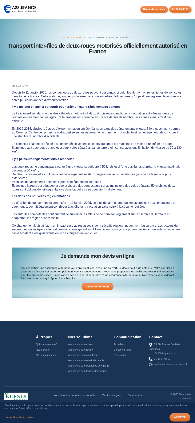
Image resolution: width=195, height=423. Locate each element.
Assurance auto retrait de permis (86, 360)
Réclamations (135, 395)
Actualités (119, 344)
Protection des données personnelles (75, 395)
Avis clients (120, 355)
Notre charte (43, 349)
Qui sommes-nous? (47, 344)
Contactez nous (122, 349)
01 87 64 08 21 (162, 358)
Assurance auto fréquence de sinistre (88, 365)
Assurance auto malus (80, 344)
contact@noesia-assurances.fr (171, 364)
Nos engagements (46, 355)
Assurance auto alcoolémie (83, 355)
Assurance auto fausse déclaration (87, 371)
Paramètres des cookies (19, 417)
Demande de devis (154, 9)
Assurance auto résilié (80, 349)
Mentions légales (112, 395)
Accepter (180, 417)
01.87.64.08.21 (180, 9)
